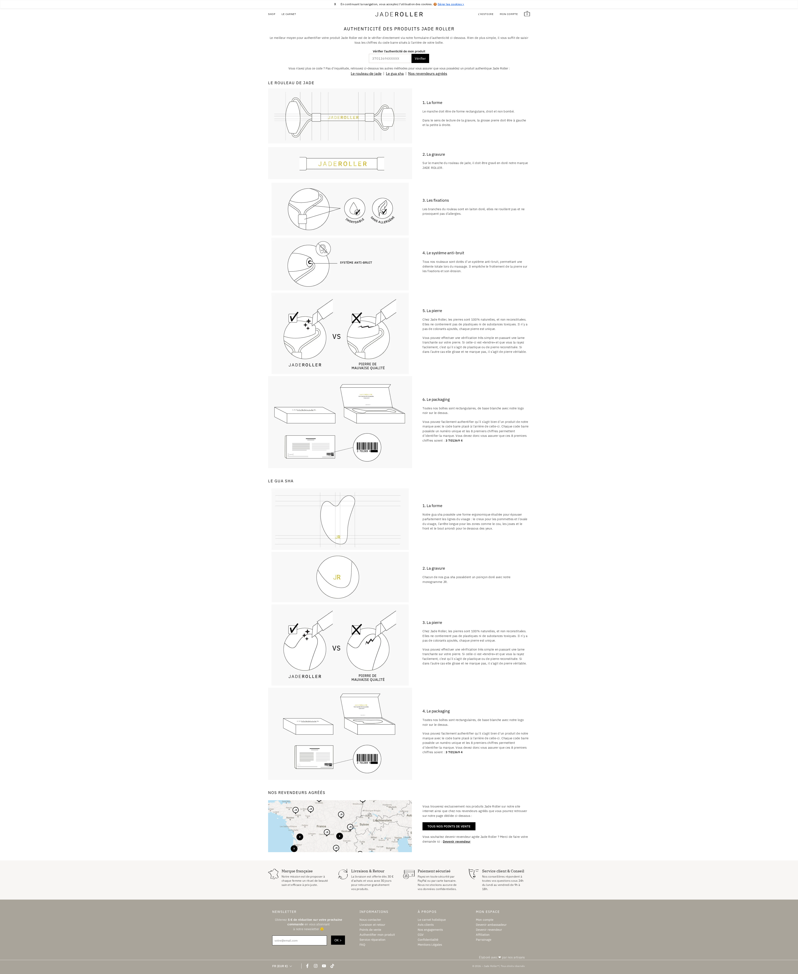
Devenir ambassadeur (491, 924)
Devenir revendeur (456, 841)
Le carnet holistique (432, 919)
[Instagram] (316, 966)
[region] (399, 4)
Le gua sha (395, 73)
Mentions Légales (430, 945)
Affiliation (483, 935)
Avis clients (426, 924)
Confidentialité (428, 940)
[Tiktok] (332, 966)
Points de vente (370, 929)
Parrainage (483, 940)
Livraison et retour (372, 924)
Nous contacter (370, 919)
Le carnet (289, 14)
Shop (271, 14)
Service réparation (372, 940)
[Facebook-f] (307, 966)
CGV (421, 935)
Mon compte (509, 14)
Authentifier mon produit (377, 935)
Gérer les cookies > (451, 4)
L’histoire (486, 14)
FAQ (362, 945)
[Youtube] (324, 966)
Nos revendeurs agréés (427, 73)
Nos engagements (430, 929)
